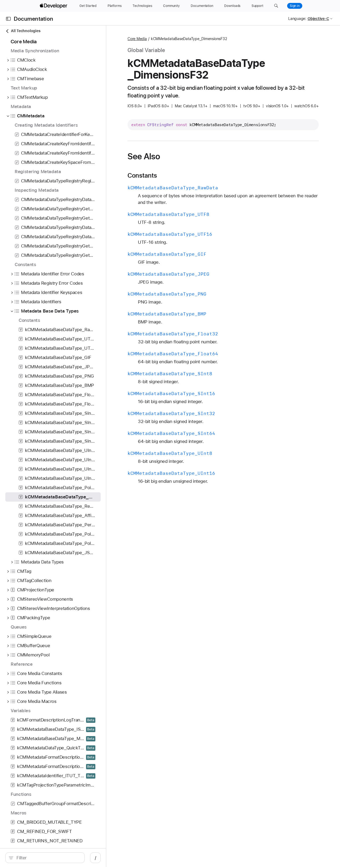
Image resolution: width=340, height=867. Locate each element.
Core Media (137, 39)
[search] (45, 857)
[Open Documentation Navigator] (8, 19)
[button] (276, 6)
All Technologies (25, 31)
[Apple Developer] (54, 6)
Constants (142, 175)
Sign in (295, 6)
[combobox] (48, 858)
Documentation (33, 18)
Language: (297, 18)
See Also (144, 156)
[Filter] (48, 858)
